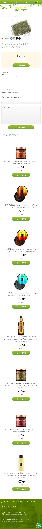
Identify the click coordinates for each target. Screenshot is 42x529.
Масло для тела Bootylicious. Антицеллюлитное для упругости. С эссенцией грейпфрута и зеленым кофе (21, 475)
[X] (17, 38)
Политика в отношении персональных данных (16, 525)
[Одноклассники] (14, 38)
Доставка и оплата (8, 502)
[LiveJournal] (19, 38)
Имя (3, 103)
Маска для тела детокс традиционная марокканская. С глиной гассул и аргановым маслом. (21, 385)
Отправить (21, 127)
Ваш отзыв (6, 107)
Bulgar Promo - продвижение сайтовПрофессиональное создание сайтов (16, 513)
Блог (26, 502)
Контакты (34, 502)
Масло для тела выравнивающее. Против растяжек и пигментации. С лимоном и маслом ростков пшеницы (21, 339)
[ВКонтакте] (11, 38)
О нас (20, 502)
